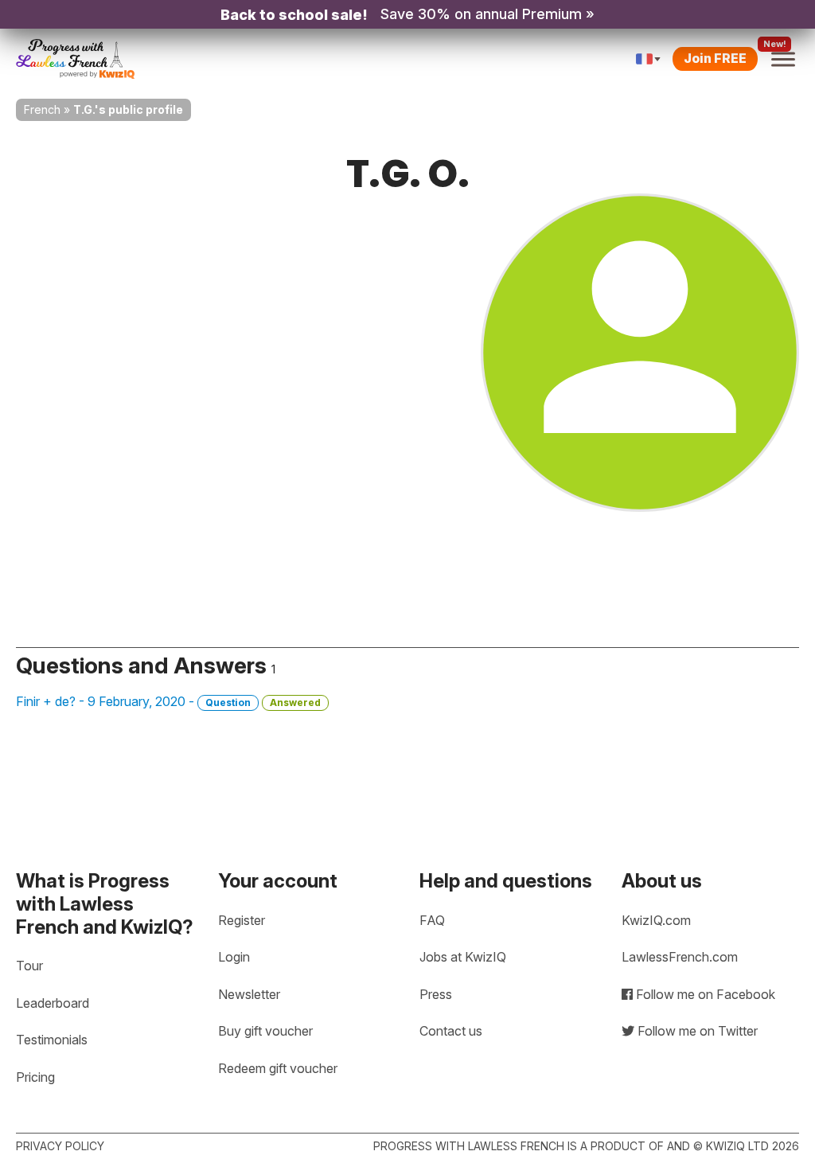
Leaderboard (52, 1003)
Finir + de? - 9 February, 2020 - (168, 701)
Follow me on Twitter (696, 1031)
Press (435, 994)
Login (234, 957)
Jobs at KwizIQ (462, 957)
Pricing (35, 1077)
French (42, 109)
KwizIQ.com (656, 920)
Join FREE (715, 58)
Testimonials (52, 1040)
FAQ (432, 920)
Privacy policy (60, 1146)
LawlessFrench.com (680, 957)
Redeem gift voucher (277, 1068)
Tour (29, 966)
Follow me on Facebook (704, 994)
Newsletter (249, 994)
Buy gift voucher (265, 1031)
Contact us (450, 1031)
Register (241, 920)
